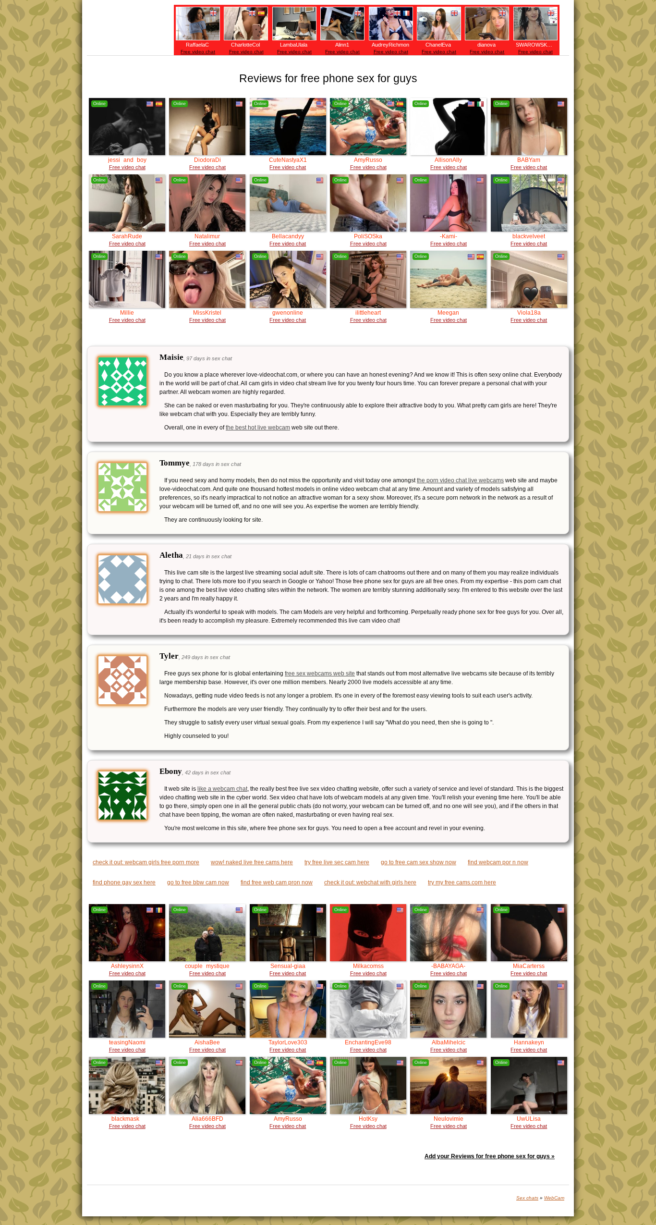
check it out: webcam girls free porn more (146, 862)
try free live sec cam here (336, 862)
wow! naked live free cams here (252, 862)
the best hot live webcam (258, 427)
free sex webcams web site (320, 673)
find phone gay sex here (124, 882)
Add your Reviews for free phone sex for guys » (490, 1156)
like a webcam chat (222, 788)
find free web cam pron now (277, 882)
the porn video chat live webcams (460, 480)
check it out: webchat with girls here (370, 882)
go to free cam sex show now (418, 862)
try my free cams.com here (462, 882)
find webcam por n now (498, 862)
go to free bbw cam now (198, 882)
